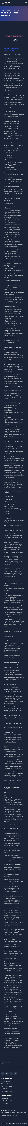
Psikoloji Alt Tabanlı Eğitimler (9, 1086)
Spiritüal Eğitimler (5, 1081)
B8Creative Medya (17, 1123)
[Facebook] (3, 1073)
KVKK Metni (4, 1103)
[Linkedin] (7, 1073)
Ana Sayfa (3, 10)
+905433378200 (12, 1110)
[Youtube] (11, 1073)
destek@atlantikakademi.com (18, 1112)
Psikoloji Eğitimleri (6, 1083)
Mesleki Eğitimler (5, 1088)
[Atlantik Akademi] (6, 3)
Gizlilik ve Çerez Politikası (8, 1100)
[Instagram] (15, 1073)
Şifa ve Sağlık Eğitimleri (7, 1091)
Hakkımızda (4, 1098)
